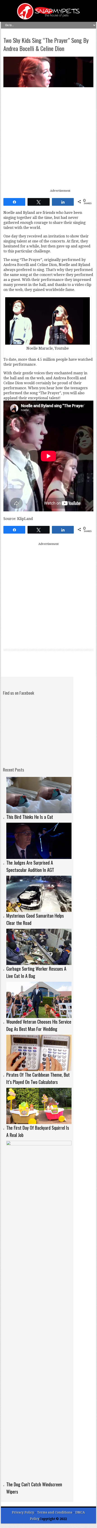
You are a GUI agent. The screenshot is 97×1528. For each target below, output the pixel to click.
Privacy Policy (23, 1512)
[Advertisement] (48, 138)
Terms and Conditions (55, 1512)
